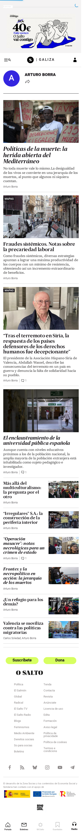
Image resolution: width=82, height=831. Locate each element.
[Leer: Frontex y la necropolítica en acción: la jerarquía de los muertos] (61, 566)
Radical (18, 697)
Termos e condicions (48, 745)
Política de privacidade (49, 730)
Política (18, 679)
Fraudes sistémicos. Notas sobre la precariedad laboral (39, 241)
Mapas (9, 195)
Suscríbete (21, 655)
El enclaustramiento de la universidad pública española (36, 431)
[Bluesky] (33, 762)
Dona (57, 655)
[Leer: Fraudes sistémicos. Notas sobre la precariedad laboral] (39, 212)
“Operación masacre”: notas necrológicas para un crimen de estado (23, 537)
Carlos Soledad (12, 633)
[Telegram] (69, 762)
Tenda (46, 679)
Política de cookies (53, 737)
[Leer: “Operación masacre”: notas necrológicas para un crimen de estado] (61, 536)
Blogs (17, 716)
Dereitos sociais (24, 734)
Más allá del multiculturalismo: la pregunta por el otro (22, 481)
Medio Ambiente (24, 728)
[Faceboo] (9, 762)
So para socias (23, 740)
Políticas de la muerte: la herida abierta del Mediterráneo (35, 152)
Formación (48, 716)
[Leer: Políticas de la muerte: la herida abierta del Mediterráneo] (39, 118)
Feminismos (21, 722)
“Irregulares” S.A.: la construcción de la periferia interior (23, 509)
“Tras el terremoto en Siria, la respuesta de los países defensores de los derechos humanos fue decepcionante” (36, 336)
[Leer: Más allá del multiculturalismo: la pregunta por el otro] (61, 480)
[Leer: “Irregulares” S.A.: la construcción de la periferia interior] (61, 510)
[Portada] (30, 58)
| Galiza (44, 58)
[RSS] (21, 762)
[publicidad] (39, 30)
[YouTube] (57, 762)
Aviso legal (48, 722)
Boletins (19, 746)
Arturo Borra (10, 183)
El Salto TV (20, 704)
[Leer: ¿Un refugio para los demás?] (61, 596)
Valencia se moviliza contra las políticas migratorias (22, 620)
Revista (46, 691)
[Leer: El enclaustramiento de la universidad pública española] (39, 402)
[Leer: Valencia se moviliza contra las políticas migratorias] (61, 619)
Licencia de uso (51, 704)
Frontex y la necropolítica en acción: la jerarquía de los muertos (22, 567)
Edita (45, 710)
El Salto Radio (22, 710)
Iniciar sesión (71, 58)
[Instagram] (45, 762)
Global (18, 691)
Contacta (47, 685)
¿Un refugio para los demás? (23, 592)
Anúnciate (48, 697)
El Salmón (20, 685)
